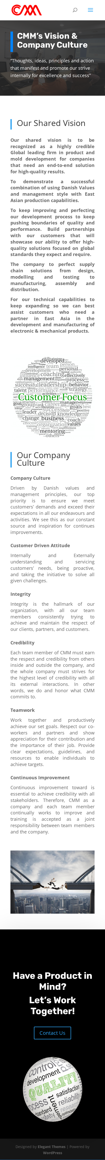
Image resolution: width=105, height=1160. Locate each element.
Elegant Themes (51, 1146)
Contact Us (52, 1032)
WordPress (52, 1152)
